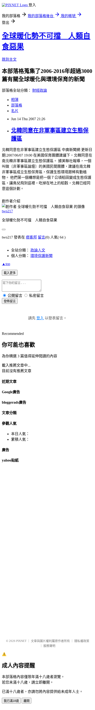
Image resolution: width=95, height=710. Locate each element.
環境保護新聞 (41, 256)
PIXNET (21, 641)
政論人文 (37, 250)
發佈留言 (10, 301)
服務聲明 (49, 645)
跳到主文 (9, 59)
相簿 (14, 100)
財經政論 (39, 90)
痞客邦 (31, 237)
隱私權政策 (81, 641)
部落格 (16, 105)
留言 (41, 237)
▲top (6, 264)
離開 (27, 701)
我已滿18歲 (11, 701)
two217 (7, 211)
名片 (14, 111)
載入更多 (10, 273)
